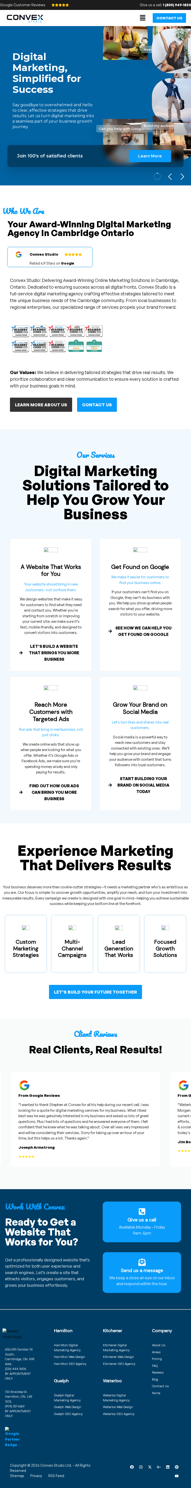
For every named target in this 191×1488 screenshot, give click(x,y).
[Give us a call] (142, 1211)
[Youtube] (176, 1476)
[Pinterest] (176, 1467)
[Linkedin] (167, 1467)
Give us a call (142, 1220)
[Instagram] (140, 1467)
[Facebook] (131, 1467)
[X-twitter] (149, 1467)
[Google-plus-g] (158, 1467)
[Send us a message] (142, 1262)
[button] (143, 18)
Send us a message (142, 1270)
